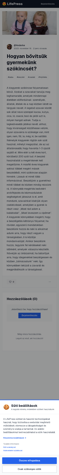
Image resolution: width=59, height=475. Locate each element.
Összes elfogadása (29, 460)
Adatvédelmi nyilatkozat (12, 451)
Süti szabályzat (9, 447)
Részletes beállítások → (14, 438)
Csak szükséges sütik (29, 469)
